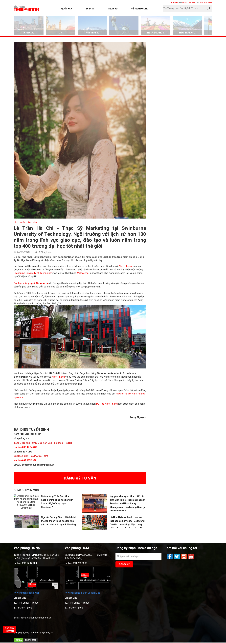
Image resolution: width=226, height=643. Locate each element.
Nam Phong (125, 266)
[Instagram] (184, 559)
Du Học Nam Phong (107, 403)
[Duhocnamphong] (27, 8)
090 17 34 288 (188, 2)
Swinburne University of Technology (33, 273)
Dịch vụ (112, 8)
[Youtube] (191, 559)
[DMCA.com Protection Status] (26, 641)
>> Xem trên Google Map (27, 592)
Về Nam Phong (140, 8)
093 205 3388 (206, 2)
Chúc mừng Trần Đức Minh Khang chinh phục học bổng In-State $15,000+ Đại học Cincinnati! (57, 501)
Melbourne (83, 273)
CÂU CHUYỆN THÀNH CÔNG (26, 222)
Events (90, 8)
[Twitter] (177, 559)
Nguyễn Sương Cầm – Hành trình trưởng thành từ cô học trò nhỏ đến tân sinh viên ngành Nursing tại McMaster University (58, 521)
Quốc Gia (66, 8)
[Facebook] (170, 559)
